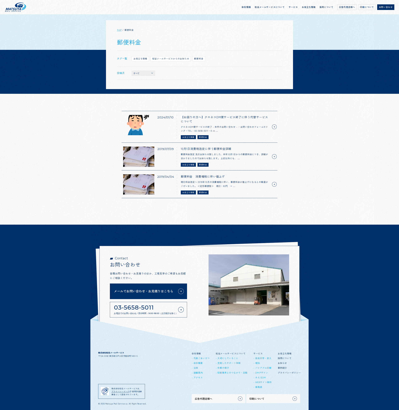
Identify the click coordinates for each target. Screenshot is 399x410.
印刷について (367, 7)
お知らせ (282, 363)
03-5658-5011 (146, 309)
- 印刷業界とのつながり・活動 (232, 372)
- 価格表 (257, 387)
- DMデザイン (260, 372)
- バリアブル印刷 (262, 367)
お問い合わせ (386, 7)
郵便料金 (198, 58)
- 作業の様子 (222, 367)
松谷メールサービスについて (270, 7)
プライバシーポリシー (289, 372)
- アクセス (197, 377)
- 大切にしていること (227, 358)
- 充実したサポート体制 (228, 363)
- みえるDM (259, 377)
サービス (293, 7)
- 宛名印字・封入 (262, 358)
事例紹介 (282, 367)
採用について (326, 7)
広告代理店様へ (347, 7)
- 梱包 (256, 363)
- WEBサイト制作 (262, 382)
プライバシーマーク (120, 391)
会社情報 (246, 7)
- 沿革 (195, 367)
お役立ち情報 (309, 7)
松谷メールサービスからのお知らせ (170, 58)
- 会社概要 (197, 363)
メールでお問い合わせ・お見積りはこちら (143, 291)
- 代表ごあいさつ (201, 358)
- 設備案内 (197, 372)
